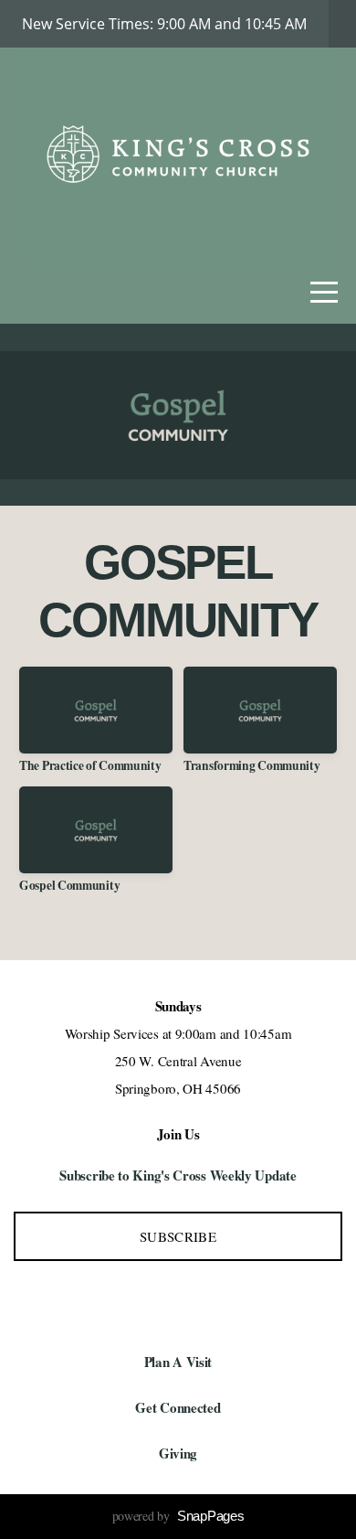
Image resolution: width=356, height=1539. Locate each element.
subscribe (178, 1236)
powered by (178, 1515)
